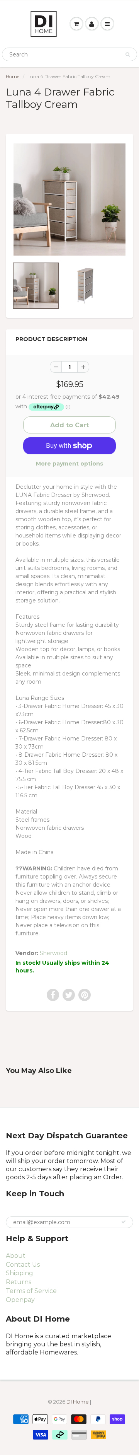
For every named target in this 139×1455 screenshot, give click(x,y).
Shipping (19, 1273)
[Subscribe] (123, 1222)
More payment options (69, 463)
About (15, 1255)
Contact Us (23, 1264)
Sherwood (53, 953)
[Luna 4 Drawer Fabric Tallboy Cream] (69, 199)
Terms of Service (31, 1291)
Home (12, 76)
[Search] (127, 54)
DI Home (78, 1402)
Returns (18, 1282)
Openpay (20, 1299)
